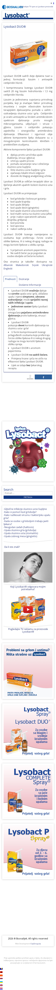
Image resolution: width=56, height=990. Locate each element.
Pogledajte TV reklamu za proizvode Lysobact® (28, 630)
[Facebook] (43, 376)
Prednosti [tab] (10, 279)
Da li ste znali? (12, 546)
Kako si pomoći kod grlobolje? (20, 512)
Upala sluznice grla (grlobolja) (20, 530)
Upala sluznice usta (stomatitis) (21, 533)
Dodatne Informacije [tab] (30, 284)
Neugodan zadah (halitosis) (19, 527)
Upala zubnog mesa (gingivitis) (20, 536)
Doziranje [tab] (24, 279)
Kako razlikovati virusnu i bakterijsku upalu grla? (27, 516)
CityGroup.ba (35, 943)
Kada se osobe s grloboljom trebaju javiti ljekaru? (26, 523)
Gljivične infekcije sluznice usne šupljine (25, 509)
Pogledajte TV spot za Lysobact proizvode (36, 6)
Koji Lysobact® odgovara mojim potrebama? (28, 588)
